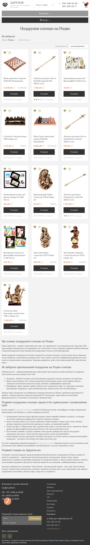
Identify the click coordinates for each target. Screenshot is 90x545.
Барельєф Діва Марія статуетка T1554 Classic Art (44, 197)
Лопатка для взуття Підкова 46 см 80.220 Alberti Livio (73, 197)
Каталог (43, 13)
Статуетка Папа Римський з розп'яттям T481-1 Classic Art (14, 313)
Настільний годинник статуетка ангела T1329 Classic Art (74, 255)
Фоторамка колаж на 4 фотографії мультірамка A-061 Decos (14, 255)
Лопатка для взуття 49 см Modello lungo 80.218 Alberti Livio (45, 81)
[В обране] (5, 53)
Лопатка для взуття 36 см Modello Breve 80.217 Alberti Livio (75, 139)
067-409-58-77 (69, 6)
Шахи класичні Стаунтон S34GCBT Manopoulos (15, 79)
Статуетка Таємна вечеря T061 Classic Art (15, 137)
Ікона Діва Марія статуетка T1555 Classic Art (44, 255)
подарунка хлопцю (46, 443)
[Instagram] (10, 536)
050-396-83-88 (69, 3)
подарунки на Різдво (23, 410)
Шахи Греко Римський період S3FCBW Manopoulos (44, 139)
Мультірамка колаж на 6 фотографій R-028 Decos (75, 79)
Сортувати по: (61, 46)
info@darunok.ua (53, 529)
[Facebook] (4, 536)
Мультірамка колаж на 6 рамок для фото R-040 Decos (14, 197)
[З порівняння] (9, 53)
